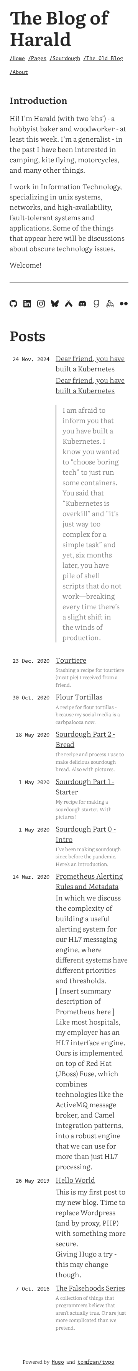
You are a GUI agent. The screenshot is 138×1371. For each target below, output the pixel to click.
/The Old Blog (103, 58)
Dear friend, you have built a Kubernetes (90, 363)
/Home (17, 58)
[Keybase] (110, 304)
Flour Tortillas (79, 696)
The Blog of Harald (59, 27)
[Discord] (83, 304)
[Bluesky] (55, 304)
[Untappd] (69, 304)
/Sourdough (64, 58)
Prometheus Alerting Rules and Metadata (89, 881)
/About (19, 72)
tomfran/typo (95, 1362)
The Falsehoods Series (90, 1288)
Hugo (58, 1362)
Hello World (75, 1180)
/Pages (37, 58)
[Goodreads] (97, 304)
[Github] (14, 304)
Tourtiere (71, 660)
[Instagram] (41, 304)
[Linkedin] (28, 304)
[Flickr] (124, 304)
